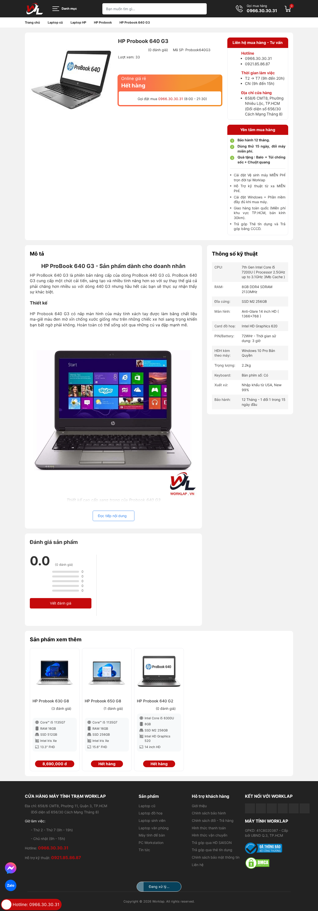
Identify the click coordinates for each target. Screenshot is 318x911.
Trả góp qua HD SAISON (212, 842)
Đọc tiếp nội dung (112, 516)
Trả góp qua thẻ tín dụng (212, 850)
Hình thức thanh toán (209, 828)
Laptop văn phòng (154, 828)
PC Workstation (151, 842)
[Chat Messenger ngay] (10, 868)
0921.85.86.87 (257, 64)
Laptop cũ (147, 806)
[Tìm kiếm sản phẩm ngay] (201, 8)
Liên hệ (197, 865)
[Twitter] (283, 808)
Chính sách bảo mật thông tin (215, 857)
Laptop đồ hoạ (150, 813)
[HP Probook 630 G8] (55, 673)
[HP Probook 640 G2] (159, 673)
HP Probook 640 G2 (155, 701)
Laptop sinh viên (152, 820)
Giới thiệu (199, 806)
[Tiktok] (272, 808)
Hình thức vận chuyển (209, 835)
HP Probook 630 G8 (51, 701)
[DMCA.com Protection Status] (269, 863)
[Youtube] (261, 808)
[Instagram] (294, 808)
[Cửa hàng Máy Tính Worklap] (35, 8)
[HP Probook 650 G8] (107, 673)
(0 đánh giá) (158, 50)
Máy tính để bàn (152, 835)
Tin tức (144, 850)
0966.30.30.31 (262, 11)
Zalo (10, 885)
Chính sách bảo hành (209, 813)
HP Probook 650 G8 (103, 701)
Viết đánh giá (60, 603)
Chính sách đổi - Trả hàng (213, 820)
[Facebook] (250, 808)
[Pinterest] (305, 808)
